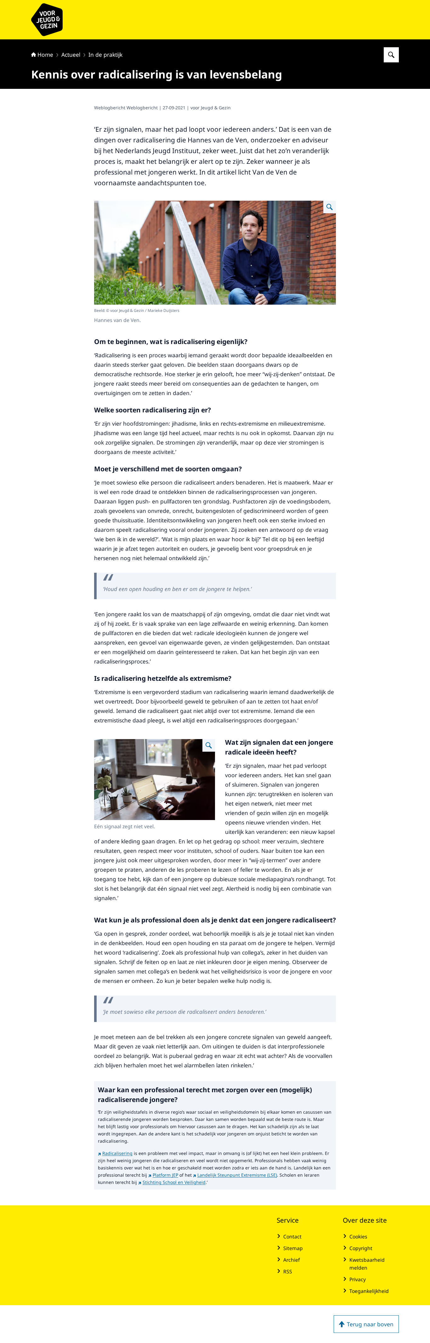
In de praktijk (105, 54)
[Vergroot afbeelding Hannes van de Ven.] (329, 207)
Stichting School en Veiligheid (174, 1182)
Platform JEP (165, 1175)
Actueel (70, 54)
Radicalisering (117, 1153)
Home (45, 54)
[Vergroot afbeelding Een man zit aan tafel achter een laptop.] (208, 745)
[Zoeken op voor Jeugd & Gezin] (391, 54)
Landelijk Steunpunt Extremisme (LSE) (237, 1175)
